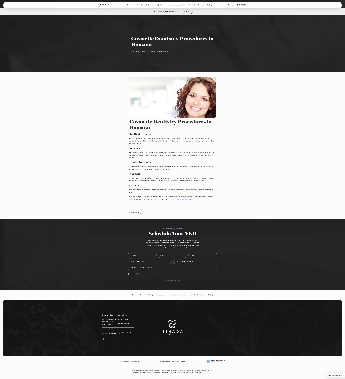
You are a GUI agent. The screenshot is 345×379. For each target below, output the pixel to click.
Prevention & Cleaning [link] (196, 5)
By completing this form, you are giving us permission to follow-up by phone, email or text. (152, 274)
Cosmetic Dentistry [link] (147, 5)
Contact (231, 5)
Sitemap (183, 361)
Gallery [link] (209, 5)
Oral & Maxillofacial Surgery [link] (177, 5)
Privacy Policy (175, 361)
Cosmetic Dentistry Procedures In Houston (154, 51)
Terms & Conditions (164, 361)
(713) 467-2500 (197, 372)
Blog (137, 51)
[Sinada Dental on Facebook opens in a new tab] (103, 339)
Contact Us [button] (187, 12)
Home (132, 51)
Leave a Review (126, 332)
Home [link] (129, 5)
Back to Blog (135, 212)
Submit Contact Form (172, 280)
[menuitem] (129, 5)
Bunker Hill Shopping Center (183, 199)
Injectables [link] (161, 5)
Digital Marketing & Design (218, 361)
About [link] (136, 5)
